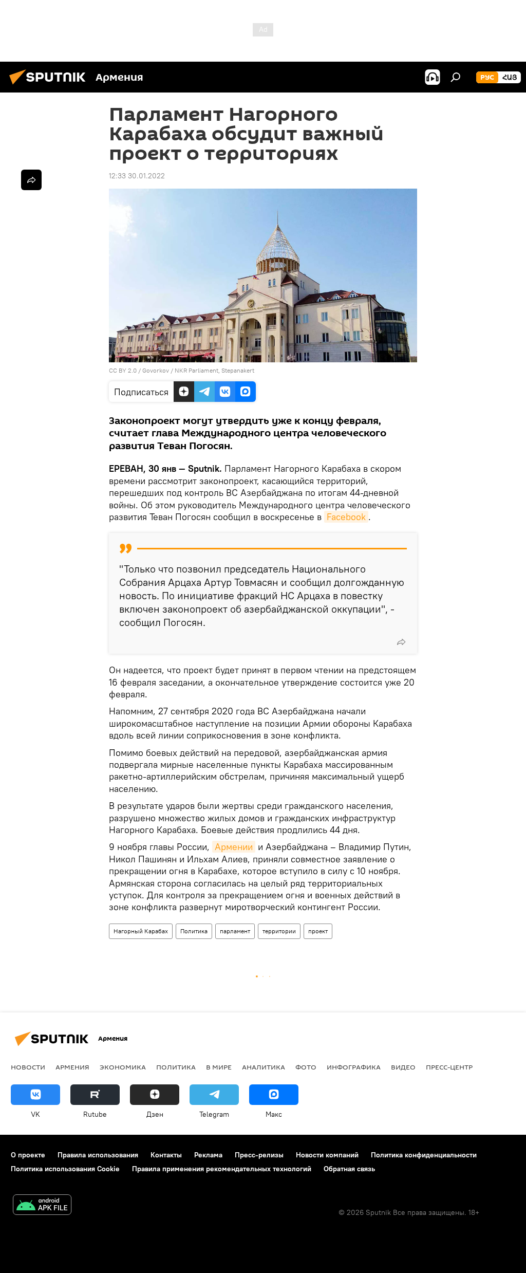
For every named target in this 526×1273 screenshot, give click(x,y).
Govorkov (155, 370)
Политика (194, 931)
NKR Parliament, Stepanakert (214, 370)
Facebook (346, 517)
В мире (219, 1067)
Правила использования (98, 1154)
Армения (72, 1067)
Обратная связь (349, 1168)
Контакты (166, 1154)
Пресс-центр (449, 1067)
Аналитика (263, 1067)
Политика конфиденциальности (424, 1154)
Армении (234, 847)
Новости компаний (327, 1154)
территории (279, 931)
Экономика (123, 1067)
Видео (403, 1067)
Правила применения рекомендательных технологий (221, 1168)
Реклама (208, 1154)
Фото (305, 1067)
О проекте (28, 1154)
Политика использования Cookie (65, 1168)
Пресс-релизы (259, 1154)
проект (318, 931)
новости (28, 1067)
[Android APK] (42, 1205)
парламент (235, 931)
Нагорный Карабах (141, 931)
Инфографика (354, 1067)
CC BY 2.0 (123, 370)
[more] (401, 642)
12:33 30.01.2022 (137, 175)
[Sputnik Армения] (50, 85)
